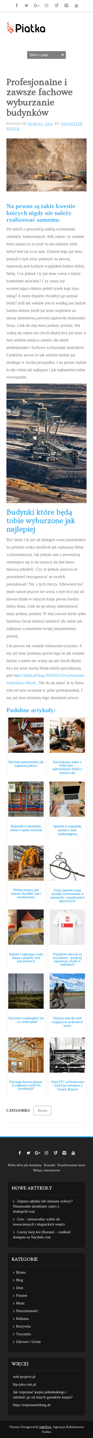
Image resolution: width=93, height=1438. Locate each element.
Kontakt (49, 1165)
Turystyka (23, 1334)
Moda (20, 1303)
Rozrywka (23, 1326)
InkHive (45, 1427)
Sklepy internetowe (46, 1170)
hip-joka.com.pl (24, 1384)
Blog (19, 1280)
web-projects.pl (24, 1377)
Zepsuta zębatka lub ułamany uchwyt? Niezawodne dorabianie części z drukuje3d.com (43, 1206)
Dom (19, 1288)
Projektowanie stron (71, 1165)
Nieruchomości (27, 1311)
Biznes (42, 1110)
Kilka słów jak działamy (25, 1165)
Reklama (22, 1319)
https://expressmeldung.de (32, 1405)
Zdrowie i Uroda (28, 1342)
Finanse (21, 1295)
